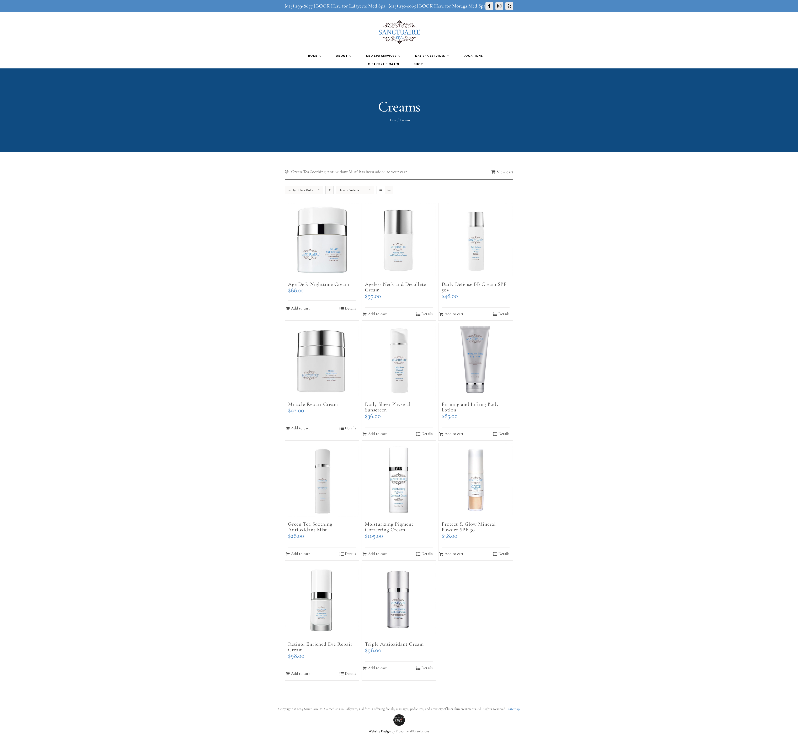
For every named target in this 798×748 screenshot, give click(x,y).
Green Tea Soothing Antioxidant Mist (310, 527)
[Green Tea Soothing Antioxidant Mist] (322, 480)
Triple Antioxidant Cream (394, 644)
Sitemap (514, 709)
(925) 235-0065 (402, 6)
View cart (505, 172)
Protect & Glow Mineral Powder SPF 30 (469, 527)
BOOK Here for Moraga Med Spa (452, 6)
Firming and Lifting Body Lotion (470, 407)
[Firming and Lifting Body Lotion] (475, 360)
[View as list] (389, 190)
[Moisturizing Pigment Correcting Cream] (399, 480)
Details (350, 308)
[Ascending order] (329, 190)
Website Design (380, 731)
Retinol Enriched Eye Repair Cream (320, 647)
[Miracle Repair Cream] (322, 360)
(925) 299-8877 (299, 6)
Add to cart (300, 308)
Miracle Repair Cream (313, 404)
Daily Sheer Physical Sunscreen (388, 407)
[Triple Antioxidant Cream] (399, 600)
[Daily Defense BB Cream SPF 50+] (475, 240)
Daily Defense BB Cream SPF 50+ (474, 287)
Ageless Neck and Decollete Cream (395, 287)
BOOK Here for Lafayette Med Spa (350, 6)
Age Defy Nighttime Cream (318, 284)
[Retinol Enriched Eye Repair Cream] (322, 600)
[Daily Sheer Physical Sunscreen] (399, 360)
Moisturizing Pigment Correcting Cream (389, 527)
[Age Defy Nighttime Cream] (322, 240)
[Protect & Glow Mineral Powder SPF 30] (475, 480)
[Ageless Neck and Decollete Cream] (399, 240)
